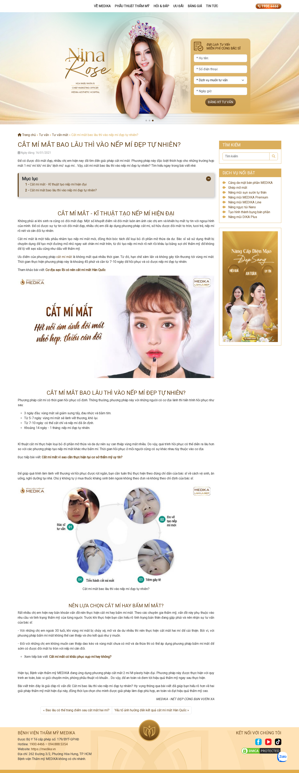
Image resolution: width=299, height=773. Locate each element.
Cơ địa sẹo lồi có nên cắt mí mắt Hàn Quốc (76, 270)
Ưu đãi (178, 6)
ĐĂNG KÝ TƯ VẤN (220, 102)
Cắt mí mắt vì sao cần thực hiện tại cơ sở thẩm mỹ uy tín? (82, 457)
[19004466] (268, 6)
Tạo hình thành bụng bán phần (249, 212)
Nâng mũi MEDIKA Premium (248, 197)
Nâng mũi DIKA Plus (242, 217)
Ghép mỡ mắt (237, 188)
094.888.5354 (58, 744)
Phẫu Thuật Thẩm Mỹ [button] (132, 6)
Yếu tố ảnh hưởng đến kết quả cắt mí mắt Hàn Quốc (151, 710)
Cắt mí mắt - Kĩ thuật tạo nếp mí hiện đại (58, 184)
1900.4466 (37, 744)
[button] (146, 120)
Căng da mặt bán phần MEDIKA (250, 183)
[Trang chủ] (37, 6)
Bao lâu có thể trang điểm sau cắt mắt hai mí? (77, 710)
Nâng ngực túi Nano (242, 207)
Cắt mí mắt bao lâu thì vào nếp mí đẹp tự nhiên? (63, 190)
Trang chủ (28, 135)
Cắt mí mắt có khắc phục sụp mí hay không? (80, 657)
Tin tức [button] (212, 6)
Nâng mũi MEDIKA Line (244, 202)
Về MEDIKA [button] (102, 6)
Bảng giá (195, 6)
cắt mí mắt (64, 257)
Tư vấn (44, 135)
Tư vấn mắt (60, 135)
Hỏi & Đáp (161, 6)
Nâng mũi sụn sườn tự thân (247, 192)
